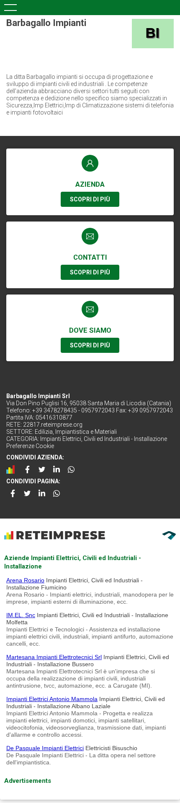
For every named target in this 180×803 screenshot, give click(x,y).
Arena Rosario (25, 580)
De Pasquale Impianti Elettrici (45, 748)
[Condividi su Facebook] (27, 469)
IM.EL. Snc (20, 615)
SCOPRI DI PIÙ (90, 199)
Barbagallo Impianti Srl (38, 396)
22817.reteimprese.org (52, 424)
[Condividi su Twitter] (42, 469)
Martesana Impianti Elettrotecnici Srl (54, 657)
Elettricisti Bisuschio (111, 748)
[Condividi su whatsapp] (71, 469)
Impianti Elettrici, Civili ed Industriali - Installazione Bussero (87, 660)
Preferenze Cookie (30, 446)
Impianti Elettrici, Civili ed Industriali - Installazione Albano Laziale (85, 702)
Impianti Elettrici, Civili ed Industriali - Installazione (103, 438)
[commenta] (12, 469)
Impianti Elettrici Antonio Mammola (52, 699)
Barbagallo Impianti (46, 23)
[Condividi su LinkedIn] (56, 469)
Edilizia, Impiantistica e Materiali (76, 431)
